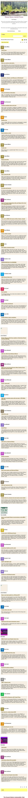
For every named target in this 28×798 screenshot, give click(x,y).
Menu (4, 34)
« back (2, 789)
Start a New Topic (5, 42)
